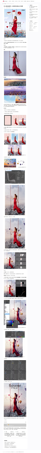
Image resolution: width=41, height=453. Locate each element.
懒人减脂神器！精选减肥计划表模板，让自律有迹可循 (33, 7)
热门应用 (10, 1)
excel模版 (35, 22)
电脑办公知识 (28, 1)
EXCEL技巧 (16, 1)
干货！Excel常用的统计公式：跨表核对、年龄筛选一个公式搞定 (33, 17)
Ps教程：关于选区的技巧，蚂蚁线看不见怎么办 (33, 9)
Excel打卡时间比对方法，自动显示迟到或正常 (33, 12)
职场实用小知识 (32, 1)
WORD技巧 (13, 1)
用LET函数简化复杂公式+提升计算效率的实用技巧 (33, 14)
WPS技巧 (22, 1)
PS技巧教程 (25, 1)
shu (7, 424)
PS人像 (21, 40)
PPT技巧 (19, 1)
